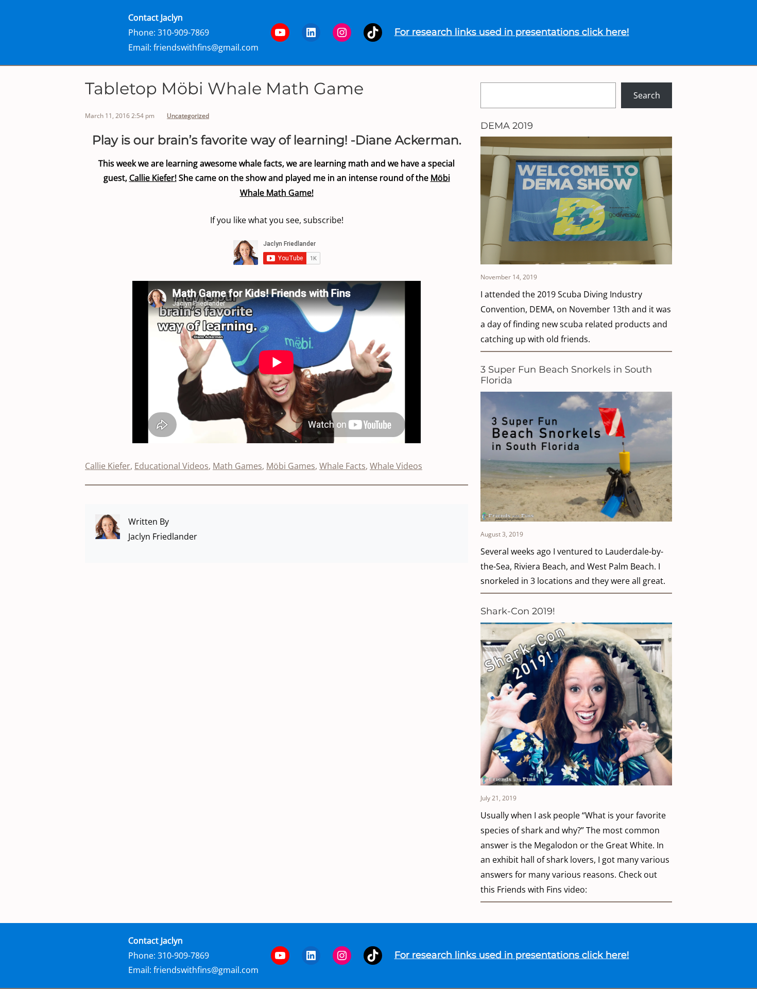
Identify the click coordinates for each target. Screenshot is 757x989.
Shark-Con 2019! (517, 611)
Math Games (237, 466)
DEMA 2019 (506, 126)
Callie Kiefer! (153, 177)
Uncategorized (188, 115)
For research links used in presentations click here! (511, 32)
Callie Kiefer (107, 466)
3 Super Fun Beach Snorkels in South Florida (566, 375)
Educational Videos (171, 466)
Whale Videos (396, 466)
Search (646, 95)
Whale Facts (342, 466)
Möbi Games (290, 466)
